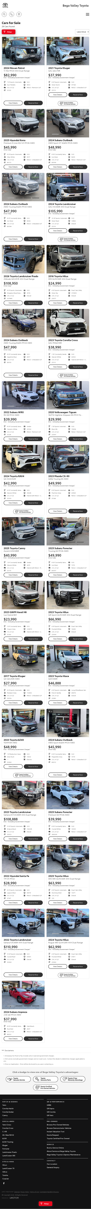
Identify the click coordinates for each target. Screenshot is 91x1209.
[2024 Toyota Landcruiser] (68, 187)
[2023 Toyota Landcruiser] (23, 795)
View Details (13, 103)
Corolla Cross (7, 1128)
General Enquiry (53, 1167)
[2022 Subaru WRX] (23, 395)
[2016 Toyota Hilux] (68, 259)
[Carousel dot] (10, 933)
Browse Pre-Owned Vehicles (58, 1124)
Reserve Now (33, 103)
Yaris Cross (6, 1124)
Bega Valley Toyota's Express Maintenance (63, 1154)
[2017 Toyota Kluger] (23, 659)
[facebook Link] (3, 1183)
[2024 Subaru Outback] (68, 123)
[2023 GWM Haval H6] (23, 595)
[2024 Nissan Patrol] (23, 51)
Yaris (4, 1105)
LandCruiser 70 (8, 1168)
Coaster (5, 1178)
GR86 (49, 1105)
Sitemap (17, 1192)
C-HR (4, 1131)
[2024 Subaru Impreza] (23, 995)
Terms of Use (34, 1192)
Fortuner (5, 1148)
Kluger (5, 1145)
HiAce (4, 1172)
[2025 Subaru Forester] (68, 531)
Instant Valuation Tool (55, 1131)
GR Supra (50, 1108)
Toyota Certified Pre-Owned (58, 1138)
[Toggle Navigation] (87, 14)
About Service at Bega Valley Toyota (61, 1151)
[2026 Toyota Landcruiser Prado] (23, 259)
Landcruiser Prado (9, 1152)
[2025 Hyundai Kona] (23, 123)
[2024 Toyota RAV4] (23, 459)
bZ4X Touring (7, 1142)
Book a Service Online (55, 1148)
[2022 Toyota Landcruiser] (23, 923)
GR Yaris (50, 1115)
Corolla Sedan (8, 1112)
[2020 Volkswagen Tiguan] (68, 395)
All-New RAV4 (8, 1135)
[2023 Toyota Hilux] (68, 595)
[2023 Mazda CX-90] (68, 459)
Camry (5, 1115)
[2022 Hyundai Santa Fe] (23, 859)
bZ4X (4, 1138)
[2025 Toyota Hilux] (68, 859)
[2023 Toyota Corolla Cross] (68, 323)
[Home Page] (5, 5)
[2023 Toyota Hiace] (68, 659)
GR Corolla (51, 1112)
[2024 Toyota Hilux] (68, 923)
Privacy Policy (24, 1192)
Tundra (5, 1175)
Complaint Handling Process (49, 1192)
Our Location (52, 1164)
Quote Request (53, 1135)
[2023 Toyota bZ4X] (23, 723)
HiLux (4, 1165)
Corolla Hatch (8, 1108)
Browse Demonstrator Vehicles (59, 1128)
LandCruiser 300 (8, 1155)
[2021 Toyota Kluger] (68, 51)
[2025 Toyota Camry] (23, 531)
